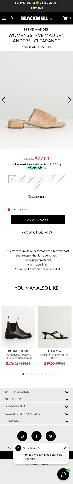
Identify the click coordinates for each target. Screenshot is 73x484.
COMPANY (12, 421)
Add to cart (37, 219)
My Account (15, 406)
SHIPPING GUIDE (17, 391)
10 (36, 187)
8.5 (51, 178)
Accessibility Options (22, 413)
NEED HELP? (13, 399)
